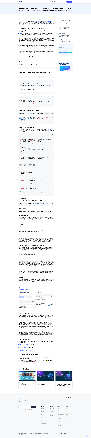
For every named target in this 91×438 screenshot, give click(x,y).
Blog (58, 408)
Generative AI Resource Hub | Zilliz (25, 350)
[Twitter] (66, 397)
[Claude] (31, 409)
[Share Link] (65, 59)
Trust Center (59, 425)
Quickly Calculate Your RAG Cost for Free (65, 64)
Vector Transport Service (43, 424)
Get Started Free (69, 1)
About (66, 408)
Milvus (45, 21)
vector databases (38, 21)
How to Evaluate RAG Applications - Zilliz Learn (27, 349)
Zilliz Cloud (50, 21)
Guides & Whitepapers (60, 414)
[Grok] (29, 409)
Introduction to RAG (62, 18)
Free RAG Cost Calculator (51, 413)
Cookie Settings (34, 432)
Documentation (51, 408)
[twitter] (59, 59)
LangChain (21, 33)
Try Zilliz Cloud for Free (65, 52)
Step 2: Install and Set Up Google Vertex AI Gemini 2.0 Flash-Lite (65, 25)
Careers (67, 409)
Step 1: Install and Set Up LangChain (64, 23)
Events (67, 414)
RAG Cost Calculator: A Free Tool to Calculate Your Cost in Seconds (64, 36)
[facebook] (61, 59)
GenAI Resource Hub (60, 411)
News (66, 411)
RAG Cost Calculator (22, 283)
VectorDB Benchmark (52, 411)
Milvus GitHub (40, 360)
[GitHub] (68, 397)
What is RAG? (59, 421)
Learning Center (59, 409)
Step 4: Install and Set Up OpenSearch (65, 30)
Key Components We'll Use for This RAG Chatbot (65, 21)
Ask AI (88, 435)
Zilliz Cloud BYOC (43, 409)
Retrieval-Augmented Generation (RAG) (25, 18)
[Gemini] (33, 409)
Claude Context (43, 417)
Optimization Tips (62, 33)
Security (30, 432)
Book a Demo (60, 1)
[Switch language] (52, 2)
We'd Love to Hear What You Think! (64, 41)
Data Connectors (59, 418)
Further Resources (62, 39)
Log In (64, 1)
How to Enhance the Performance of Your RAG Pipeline (29, 346)
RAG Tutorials (51, 415)
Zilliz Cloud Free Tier (44, 411)
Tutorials (21, 6)
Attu (41, 420)
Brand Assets (68, 417)
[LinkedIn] (65, 397)
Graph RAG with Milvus (23, 347)
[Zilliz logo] (20, 1)
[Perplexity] (27, 409)
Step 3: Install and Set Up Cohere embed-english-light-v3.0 (64, 28)
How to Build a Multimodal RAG (24, 344)
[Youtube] (63, 397)
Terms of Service (20, 432)
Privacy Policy (26, 432)
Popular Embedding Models (60, 416)
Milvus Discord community (23, 357)
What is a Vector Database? (59, 423)
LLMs (47, 20)
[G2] (72, 397)
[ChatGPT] (25, 409)
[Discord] (70, 397)
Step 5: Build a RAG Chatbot (63, 31)
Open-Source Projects (52, 409)
